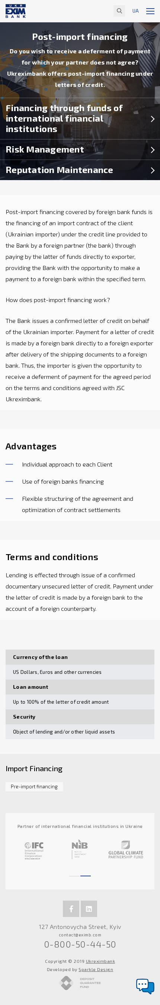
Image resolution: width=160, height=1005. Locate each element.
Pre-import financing (34, 786)
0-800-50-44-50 (80, 944)
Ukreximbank (100, 961)
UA (135, 11)
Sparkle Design (96, 969)
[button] (74, 872)
